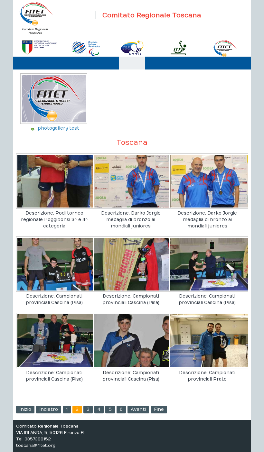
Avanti (138, 409)
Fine (159, 409)
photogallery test (58, 128)
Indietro (48, 409)
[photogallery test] (54, 122)
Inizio (25, 409)
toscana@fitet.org (35, 445)
